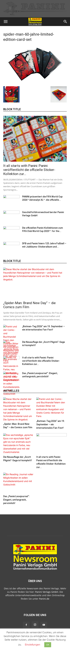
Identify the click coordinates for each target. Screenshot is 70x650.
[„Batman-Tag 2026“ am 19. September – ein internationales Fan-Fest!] (51, 407)
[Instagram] (35, 625)
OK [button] (47, 644)
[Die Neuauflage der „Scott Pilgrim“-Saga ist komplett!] (18, 443)
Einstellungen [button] (32, 644)
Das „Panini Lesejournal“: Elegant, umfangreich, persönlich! (16, 499)
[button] (5, 21)
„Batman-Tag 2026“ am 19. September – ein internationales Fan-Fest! (50, 424)
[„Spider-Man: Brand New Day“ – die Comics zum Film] (35, 283)
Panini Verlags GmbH (46, 591)
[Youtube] (44, 625)
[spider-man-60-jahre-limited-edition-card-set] (35, 82)
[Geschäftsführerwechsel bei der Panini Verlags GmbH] (11, 216)
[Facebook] (26, 625)
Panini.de (44, 598)
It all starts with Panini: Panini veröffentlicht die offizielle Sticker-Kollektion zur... (29, 170)
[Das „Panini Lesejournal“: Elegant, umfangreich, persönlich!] (11, 383)
